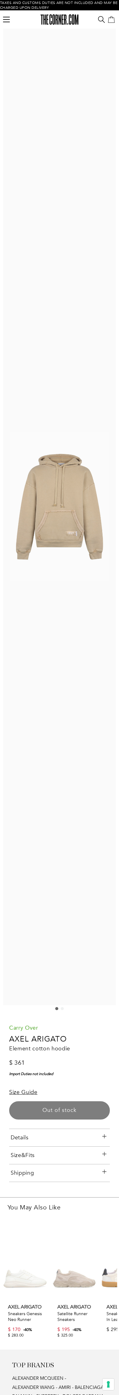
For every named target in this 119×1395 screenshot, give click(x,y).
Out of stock (59, 1110)
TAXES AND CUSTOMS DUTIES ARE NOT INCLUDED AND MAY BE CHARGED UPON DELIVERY (59, 5)
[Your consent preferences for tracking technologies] (108, 1384)
